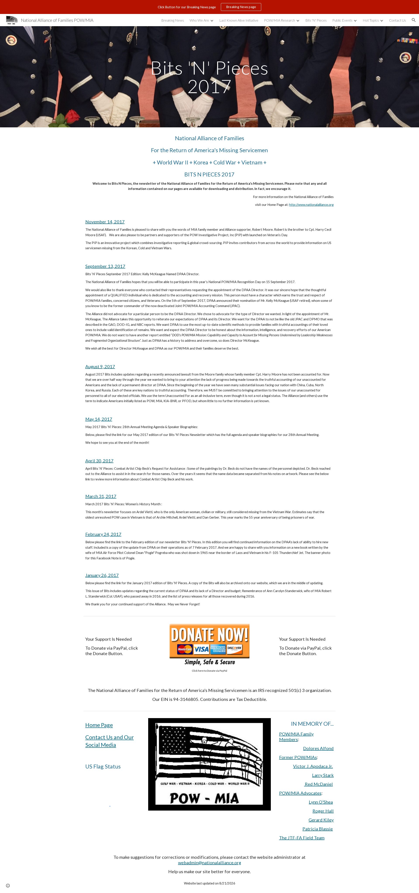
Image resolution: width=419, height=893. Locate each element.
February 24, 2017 (103, 534)
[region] (209, 7)
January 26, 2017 (102, 575)
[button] (414, 20)
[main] (209, 76)
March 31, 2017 (100, 496)
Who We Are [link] (199, 20)
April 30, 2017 (99, 460)
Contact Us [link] (397, 20)
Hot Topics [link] (371, 20)
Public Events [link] (342, 20)
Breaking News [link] (172, 20)
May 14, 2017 (98, 419)
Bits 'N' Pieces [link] (316, 20)
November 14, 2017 (105, 221)
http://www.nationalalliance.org (311, 205)
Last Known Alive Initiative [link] (238, 20)
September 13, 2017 (105, 266)
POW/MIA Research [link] (279, 20)
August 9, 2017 (100, 366)
